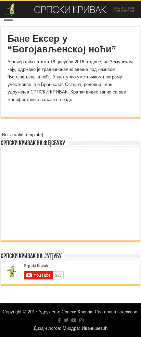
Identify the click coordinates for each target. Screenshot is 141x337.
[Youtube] (73, 320)
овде (67, 99)
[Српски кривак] (70, 9)
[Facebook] (59, 320)
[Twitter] (66, 320)
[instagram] (81, 320)
